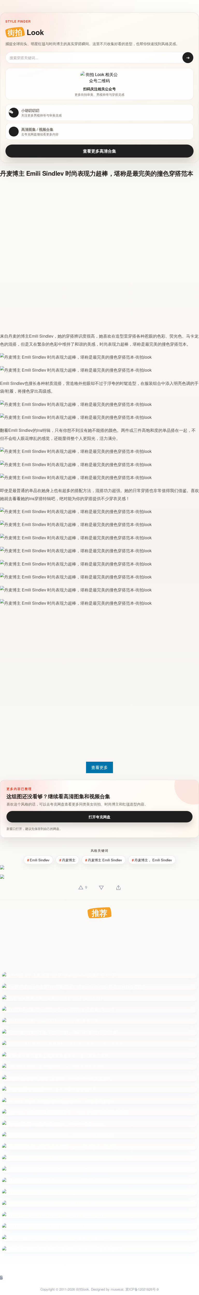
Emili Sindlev (41, 336)
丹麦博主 (68, 859)
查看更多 (99, 767)
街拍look (82, 1289)
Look (26, 32)
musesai (117, 1289)
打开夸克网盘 (99, 816)
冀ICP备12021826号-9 (142, 1289)
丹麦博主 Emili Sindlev (105, 859)
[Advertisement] (96, 219)
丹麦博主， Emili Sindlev (153, 859)
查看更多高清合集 (99, 151)
